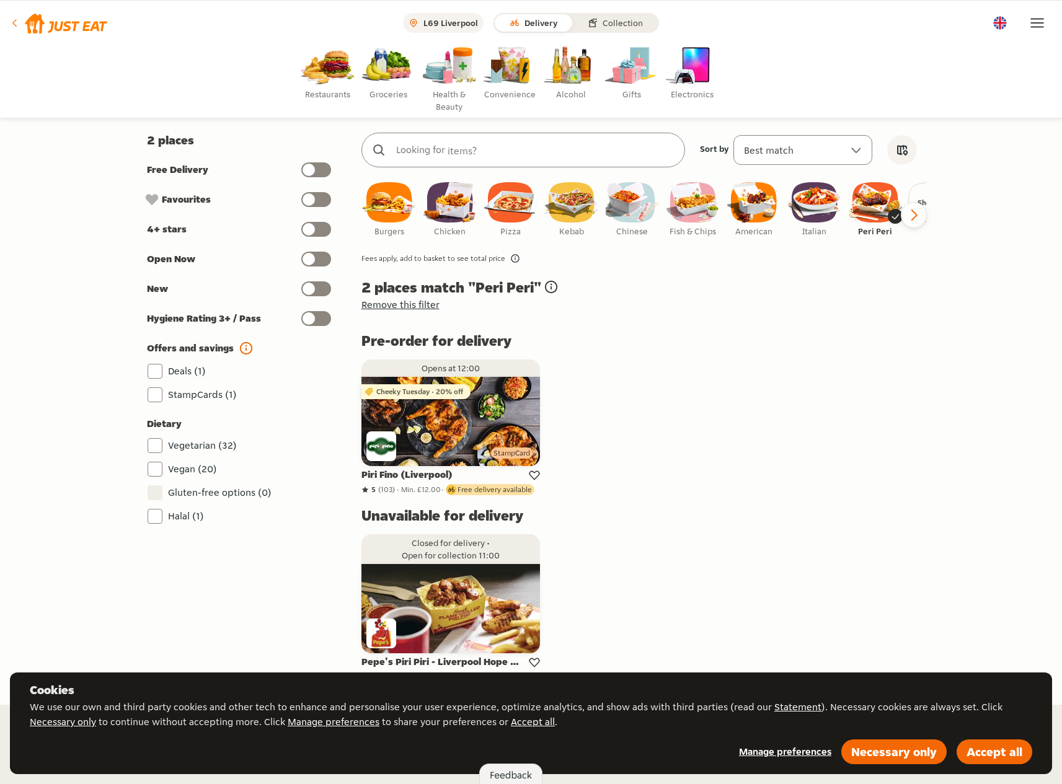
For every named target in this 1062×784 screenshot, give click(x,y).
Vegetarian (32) (202, 445)
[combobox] (535, 150)
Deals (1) (187, 370)
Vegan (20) (192, 468)
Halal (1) (186, 515)
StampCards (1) (202, 394)
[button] (58, 23)
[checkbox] (389, 209)
